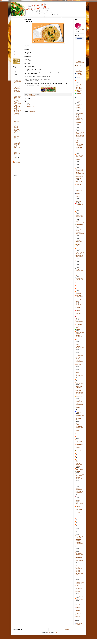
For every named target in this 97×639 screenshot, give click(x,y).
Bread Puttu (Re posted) (17, 110)
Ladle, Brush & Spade (79, 396)
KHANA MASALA (78, 585)
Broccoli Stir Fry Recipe (79, 464)
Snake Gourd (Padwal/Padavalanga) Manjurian (79, 441)
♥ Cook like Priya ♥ (78, 316)
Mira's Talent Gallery (79, 103)
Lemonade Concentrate (79, 530)
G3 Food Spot (78, 463)
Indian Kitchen (78, 610)
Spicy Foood (78, 310)
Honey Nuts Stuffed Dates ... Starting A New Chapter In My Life (79, 493)
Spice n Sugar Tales (79, 339)
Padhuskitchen (78, 180)
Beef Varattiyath (16, 92)
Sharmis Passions (78, 151)
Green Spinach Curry (17, 82)
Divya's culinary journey (79, 299)
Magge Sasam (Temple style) (79, 212)
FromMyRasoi (78, 456)
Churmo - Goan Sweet (79, 266)
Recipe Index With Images (20, 16)
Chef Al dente (78, 357)
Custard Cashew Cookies (17, 80)
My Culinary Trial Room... (79, 255)
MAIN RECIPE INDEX (33, 16)
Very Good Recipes (81, 29)
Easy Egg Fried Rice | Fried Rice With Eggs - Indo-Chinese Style (80, 109)
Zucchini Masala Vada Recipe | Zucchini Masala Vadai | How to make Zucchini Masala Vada (80, 348)
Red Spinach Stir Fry (17, 97)
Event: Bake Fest (29, 104)
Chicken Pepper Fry (17, 136)
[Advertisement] (17, 34)
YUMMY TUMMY (78, 295)
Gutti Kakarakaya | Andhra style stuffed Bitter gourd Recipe (79, 271)
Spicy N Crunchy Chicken (17, 103)
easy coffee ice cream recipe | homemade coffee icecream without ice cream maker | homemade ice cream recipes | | (80, 217)
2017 (14, 68)
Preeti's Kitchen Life (79, 274)
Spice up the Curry (78, 73)
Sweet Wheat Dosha (17, 111)
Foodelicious (78, 360)
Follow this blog (79, 38)
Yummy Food (78, 335)
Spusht (77, 320)
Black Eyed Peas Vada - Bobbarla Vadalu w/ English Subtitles (79, 327)
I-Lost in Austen (78, 453)
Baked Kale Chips (78, 571)
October (15, 156)
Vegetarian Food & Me (79, 515)
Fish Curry (15, 98)
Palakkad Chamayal (79, 285)
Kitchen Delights (78, 307)
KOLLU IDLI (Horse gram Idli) (79, 145)
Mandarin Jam (16, 137)
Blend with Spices (78, 77)
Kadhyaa (77, 430)
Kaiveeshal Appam (17, 153)
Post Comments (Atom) (31, 111)
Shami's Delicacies (79, 509)
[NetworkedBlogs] (79, 37)
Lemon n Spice (78, 244)
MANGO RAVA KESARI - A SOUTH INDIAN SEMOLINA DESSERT (79, 156)
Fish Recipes (59, 16)
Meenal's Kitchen (78, 539)
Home (13, 16)
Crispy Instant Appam (17, 91)
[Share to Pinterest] (38, 94)
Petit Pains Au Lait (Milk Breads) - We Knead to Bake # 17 (80, 479)
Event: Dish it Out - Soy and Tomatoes (32, 105)
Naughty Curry (78, 607)
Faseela (15, 161)
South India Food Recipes (79, 518)
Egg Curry (15, 146)
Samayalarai (78, 277)
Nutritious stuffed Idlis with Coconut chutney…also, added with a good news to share (80, 582)
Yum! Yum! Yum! (78, 80)
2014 (14, 72)
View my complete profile (16, 162)
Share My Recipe (78, 542)
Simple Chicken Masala (17, 81)
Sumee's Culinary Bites (79, 444)
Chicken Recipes (41, 16)
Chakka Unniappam (78, 163)
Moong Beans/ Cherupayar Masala (17, 128)
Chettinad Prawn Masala (79, 263)
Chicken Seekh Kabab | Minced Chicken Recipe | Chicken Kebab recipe (80, 318)
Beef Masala (16, 148)
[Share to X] (36, 94)
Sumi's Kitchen (78, 521)
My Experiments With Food (80, 135)
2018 (14, 67)
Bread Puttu (16, 120)
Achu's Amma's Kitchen (79, 560)
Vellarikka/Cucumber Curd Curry (17, 131)
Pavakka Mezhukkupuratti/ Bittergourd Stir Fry (17, 133)
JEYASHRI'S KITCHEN (79, 208)
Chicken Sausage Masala (79, 533)
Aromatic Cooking (78, 288)
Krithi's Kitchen (78, 364)
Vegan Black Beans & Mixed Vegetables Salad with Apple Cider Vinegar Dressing (79, 226)
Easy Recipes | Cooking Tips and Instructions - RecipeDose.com (79, 386)
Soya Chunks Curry (17, 142)
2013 (14, 73)
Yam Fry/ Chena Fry (17, 86)
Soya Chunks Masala (17, 143)
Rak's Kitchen (78, 220)
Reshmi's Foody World (79, 468)
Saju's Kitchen (78, 591)
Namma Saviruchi (78, 390)
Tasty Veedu (78, 87)
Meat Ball (15, 152)
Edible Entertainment (79, 502)
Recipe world (78, 506)
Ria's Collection (78, 184)
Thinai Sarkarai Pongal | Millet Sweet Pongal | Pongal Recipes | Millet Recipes (80, 257)
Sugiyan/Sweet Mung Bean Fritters (17, 113)
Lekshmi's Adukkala (79, 426)
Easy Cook (77, 433)
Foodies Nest (78, 616)
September (16, 157)
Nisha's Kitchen (78, 447)
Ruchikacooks (78, 374)
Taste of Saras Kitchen (79, 603)
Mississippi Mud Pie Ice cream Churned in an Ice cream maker (80, 137)
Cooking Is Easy (78, 100)
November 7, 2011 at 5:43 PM (31, 106)
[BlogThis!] (35, 94)
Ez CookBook (78, 414)
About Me (26, 16)
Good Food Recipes (79, 90)
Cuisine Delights (78, 436)
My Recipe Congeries (79, 557)
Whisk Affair (78, 601)
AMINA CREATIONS (79, 65)
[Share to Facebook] (37, 94)
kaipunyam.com (78, 193)
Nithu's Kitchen (78, 313)
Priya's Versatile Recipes (79, 224)
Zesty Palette (78, 570)
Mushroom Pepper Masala (17, 145)
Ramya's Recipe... (78, 329)
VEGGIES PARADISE (79, 147)
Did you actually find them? (79, 596)
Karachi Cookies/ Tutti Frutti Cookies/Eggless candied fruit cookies (79, 376)
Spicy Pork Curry (78, 116)
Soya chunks (30, 95)
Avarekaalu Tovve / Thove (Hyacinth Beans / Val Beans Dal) (79, 279)
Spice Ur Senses (78, 232)
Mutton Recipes (64, 16)
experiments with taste (79, 587)
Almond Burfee (16, 138)
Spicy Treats (78, 107)
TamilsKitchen (78, 407)
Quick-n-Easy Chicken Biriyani (80, 599)
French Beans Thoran (17, 114)
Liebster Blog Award (17, 90)
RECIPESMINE (78, 471)
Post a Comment (28, 108)
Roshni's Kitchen (78, 122)
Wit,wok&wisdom (78, 598)
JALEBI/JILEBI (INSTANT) (79, 469)
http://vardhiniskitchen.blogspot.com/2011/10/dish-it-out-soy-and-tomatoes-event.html (37, 86)
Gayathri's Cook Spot (79, 61)
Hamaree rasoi (78, 159)
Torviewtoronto (78, 97)
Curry (27, 95)
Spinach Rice (77, 485)
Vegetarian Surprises (79, 604)
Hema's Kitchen (78, 303)
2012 (14, 74)
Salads (75, 16)
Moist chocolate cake (78, 129)
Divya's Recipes (78, 331)
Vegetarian (33, 95)
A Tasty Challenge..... (79, 567)
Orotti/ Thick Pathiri (17, 147)
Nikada (50, 632)
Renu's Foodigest (78, 613)
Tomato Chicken (16, 87)
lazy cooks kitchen (78, 546)
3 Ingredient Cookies (78, 237)
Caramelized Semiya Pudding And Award (17, 121)
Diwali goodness (78, 540)
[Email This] (34, 94)
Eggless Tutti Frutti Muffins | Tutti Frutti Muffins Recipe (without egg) (79, 301)
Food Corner (78, 403)
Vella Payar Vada (16, 154)
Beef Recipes (53, 16)
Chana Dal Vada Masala (17, 96)
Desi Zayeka (78, 512)
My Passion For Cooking (79, 282)
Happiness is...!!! (78, 91)
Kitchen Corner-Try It (79, 118)
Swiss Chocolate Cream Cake (79, 568)
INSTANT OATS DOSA (79, 88)
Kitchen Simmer (78, 115)
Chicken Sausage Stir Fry (17, 129)
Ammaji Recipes (78, 346)
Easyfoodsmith (78, 466)
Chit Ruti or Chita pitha (79, 126)
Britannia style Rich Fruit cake (79, 166)
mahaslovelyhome (78, 214)
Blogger (56, 632)
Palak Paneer (77, 358)
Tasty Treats (78, 477)
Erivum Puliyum (78, 93)
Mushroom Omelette (17, 151)
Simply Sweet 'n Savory (79, 491)
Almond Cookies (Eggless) (16, 100)
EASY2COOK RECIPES (79, 144)
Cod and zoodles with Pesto (79, 249)
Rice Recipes (71, 16)
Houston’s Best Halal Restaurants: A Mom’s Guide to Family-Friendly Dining (80, 71)
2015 (14, 71)
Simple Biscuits (16, 125)
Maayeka (77, 172)
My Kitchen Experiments (79, 176)
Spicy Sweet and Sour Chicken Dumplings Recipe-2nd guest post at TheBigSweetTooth (80, 420)
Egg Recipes (47, 16)
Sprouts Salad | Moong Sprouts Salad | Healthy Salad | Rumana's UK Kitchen (80, 234)
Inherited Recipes (78, 418)
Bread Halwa (16, 126)
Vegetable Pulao (78, 550)
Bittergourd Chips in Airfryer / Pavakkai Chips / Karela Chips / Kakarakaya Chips (80, 178)
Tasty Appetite (78, 196)
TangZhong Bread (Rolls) (79, 401)
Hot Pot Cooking (78, 450)
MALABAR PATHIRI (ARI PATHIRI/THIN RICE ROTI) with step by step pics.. (79, 554)
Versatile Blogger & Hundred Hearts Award (17, 89)
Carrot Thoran (16, 83)
